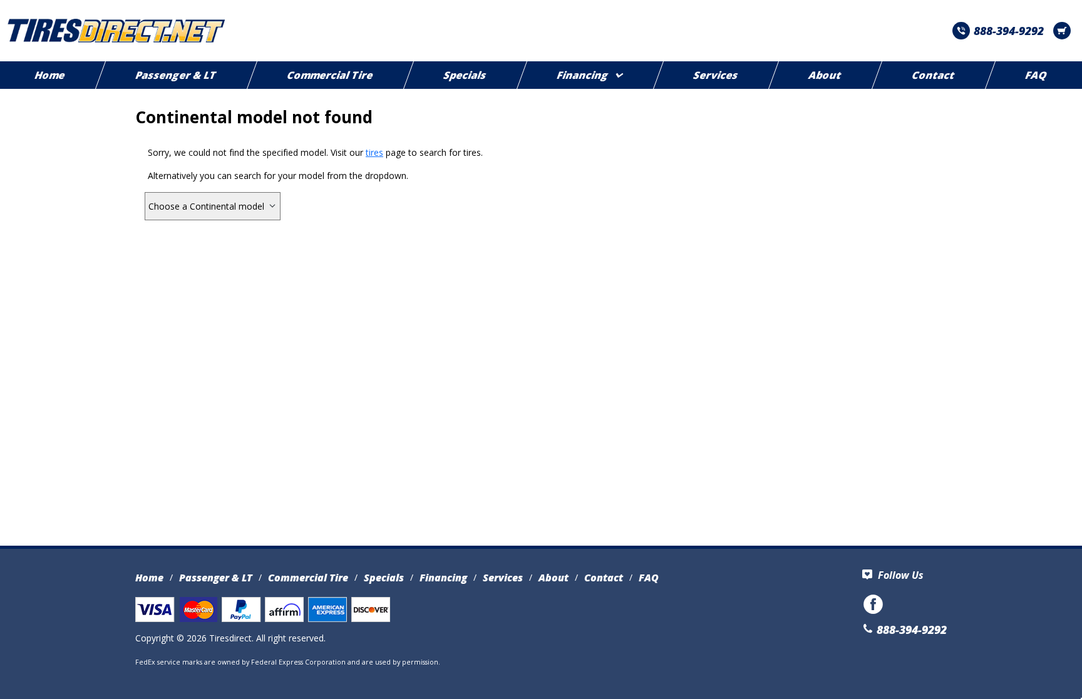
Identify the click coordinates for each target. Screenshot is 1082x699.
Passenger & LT (176, 75)
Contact (933, 75)
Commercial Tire (330, 75)
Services (716, 75)
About (825, 75)
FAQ (649, 577)
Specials (465, 75)
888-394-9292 (1009, 30)
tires (374, 152)
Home (149, 577)
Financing (583, 75)
